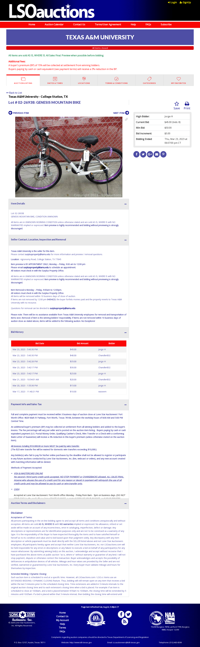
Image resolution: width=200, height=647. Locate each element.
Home (32, 24)
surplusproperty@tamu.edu (37, 254)
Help (133, 24)
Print (187, 108)
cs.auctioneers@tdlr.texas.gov (126, 642)
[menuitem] (174, 2)
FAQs (148, 24)
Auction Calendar (54, 24)
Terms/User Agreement (108, 24)
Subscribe (166, 24)
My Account (62, 620)
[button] (126, 119)
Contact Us (79, 24)
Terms (62, 627)
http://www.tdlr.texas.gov (81, 642)
